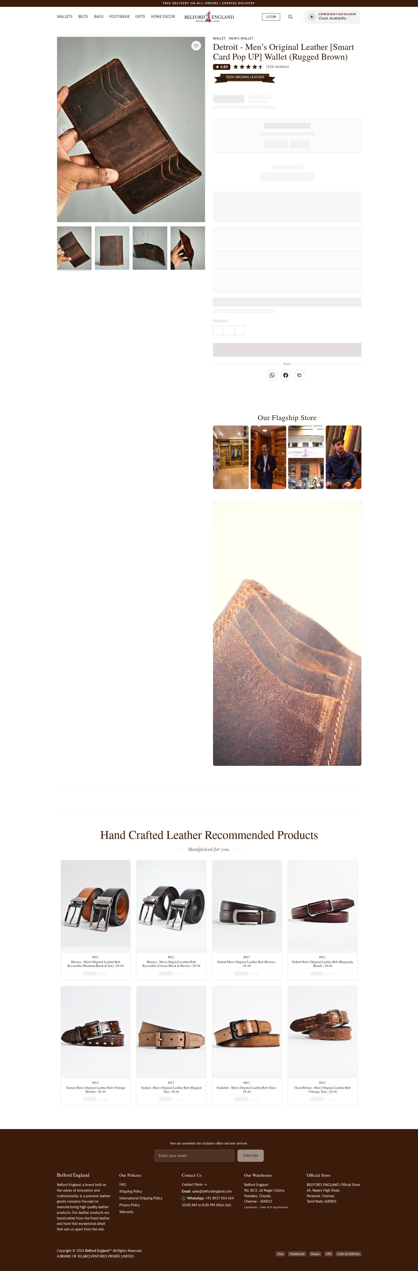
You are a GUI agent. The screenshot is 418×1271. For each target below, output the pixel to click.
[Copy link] (299, 375)
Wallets (64, 17)
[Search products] (290, 16)
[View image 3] (150, 248)
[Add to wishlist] (196, 46)
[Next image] (198, 129)
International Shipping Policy (140, 1198)
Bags (98, 17)
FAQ (122, 1184)
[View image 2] (112, 248)
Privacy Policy (129, 1205)
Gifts (140, 17)
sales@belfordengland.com (212, 1191)
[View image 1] (74, 248)
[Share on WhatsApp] (272, 375)
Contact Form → (194, 1184)
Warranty (126, 1212)
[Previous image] (64, 129)
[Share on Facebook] (285, 375)
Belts (83, 17)
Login (271, 16)
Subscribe (250, 1155)
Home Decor (163, 17)
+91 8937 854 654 (219, 1198)
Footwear (119, 17)
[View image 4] (187, 248)
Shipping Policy (130, 1191)
